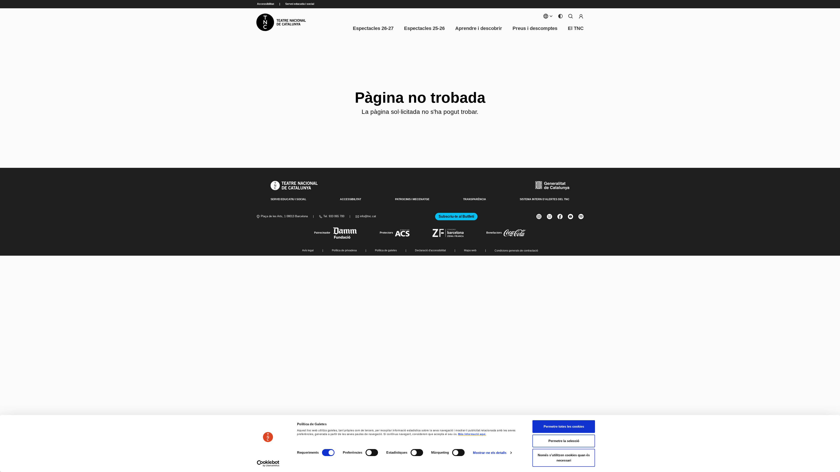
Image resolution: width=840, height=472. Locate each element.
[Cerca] (570, 16)
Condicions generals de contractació (516, 250)
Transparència (474, 199)
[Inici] (281, 22)
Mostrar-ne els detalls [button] (489, 453)
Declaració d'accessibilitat (430, 250)
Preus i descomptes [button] (535, 28)
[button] (412, 438)
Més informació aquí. (472, 434)
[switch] (372, 452)
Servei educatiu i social (299, 4)
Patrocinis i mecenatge (412, 199)
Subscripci (581, 16)
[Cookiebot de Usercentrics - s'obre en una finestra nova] (268, 463)
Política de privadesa (344, 250)
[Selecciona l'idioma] (548, 16)
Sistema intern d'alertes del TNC (544, 199)
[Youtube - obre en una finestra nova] (570, 216)
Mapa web (470, 250)
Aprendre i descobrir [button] (478, 28)
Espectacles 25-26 (424, 28)
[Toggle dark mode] (560, 16)
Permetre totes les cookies (564, 426)
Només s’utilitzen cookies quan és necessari (564, 457)
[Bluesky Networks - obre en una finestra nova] (549, 216)
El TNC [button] (576, 28)
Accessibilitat (265, 4)
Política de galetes (386, 250)
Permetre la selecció (563, 441)
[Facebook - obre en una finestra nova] (560, 216)
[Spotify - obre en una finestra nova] (581, 216)
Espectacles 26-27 (373, 28)
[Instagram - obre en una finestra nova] (539, 216)
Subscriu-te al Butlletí (456, 216)
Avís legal (308, 250)
